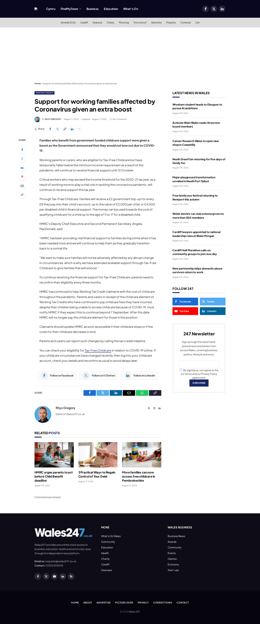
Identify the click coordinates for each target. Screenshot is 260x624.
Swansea (97, 22)
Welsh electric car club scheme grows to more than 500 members (198, 215)
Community (108, 541)
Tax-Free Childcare (98, 350)
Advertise (156, 22)
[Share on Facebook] (50, 129)
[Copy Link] (65, 129)
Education (111, 9)
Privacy (143, 602)
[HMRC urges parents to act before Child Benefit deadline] (54, 454)
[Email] (22, 185)
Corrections (162, 602)
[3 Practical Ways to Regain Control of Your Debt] (98, 454)
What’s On (130, 9)
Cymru (50, 9)
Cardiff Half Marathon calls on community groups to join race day (194, 252)
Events (172, 553)
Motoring (124, 22)
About (87, 602)
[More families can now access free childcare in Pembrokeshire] (141, 454)
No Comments (120, 119)
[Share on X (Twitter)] (57, 129)
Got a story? (140, 22)
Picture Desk (124, 602)
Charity (110, 22)
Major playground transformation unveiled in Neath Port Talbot (193, 179)
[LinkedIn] (22, 167)
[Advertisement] (130, 54)
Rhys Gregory (53, 119)
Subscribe (198, 383)
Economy (173, 564)
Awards (172, 541)
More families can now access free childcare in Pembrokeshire (138, 476)
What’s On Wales (111, 536)
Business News (176, 536)
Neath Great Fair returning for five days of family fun (198, 160)
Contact (183, 602)
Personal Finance (44, 93)
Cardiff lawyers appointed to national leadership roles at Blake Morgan (196, 233)
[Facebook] (22, 149)
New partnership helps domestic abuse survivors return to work (197, 270)
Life (197, 22)
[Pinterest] (22, 176)
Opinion (172, 558)
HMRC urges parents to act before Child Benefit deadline (53, 476)
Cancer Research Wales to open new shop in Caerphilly (195, 142)
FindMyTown (69, 9)
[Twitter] (22, 158)
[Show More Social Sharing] (79, 129)
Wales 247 (134, 611)
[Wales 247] (35, 9)
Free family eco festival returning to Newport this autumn (195, 197)
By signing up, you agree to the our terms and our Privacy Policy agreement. (199, 373)
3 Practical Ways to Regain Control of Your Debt (96, 474)
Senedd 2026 (68, 22)
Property (171, 22)
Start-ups (173, 570)
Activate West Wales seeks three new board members (196, 124)
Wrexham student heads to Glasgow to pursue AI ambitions (197, 106)
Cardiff (84, 22)
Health (105, 553)
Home (37, 83)
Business (92, 9)
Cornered (185, 22)
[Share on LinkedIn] (72, 129)
